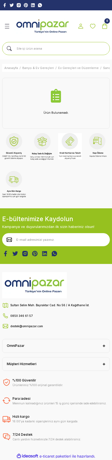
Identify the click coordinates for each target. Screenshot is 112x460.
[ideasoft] (27, 456)
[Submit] (9, 239)
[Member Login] (80, 26)
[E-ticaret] (55, 456)
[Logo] (42, 26)
